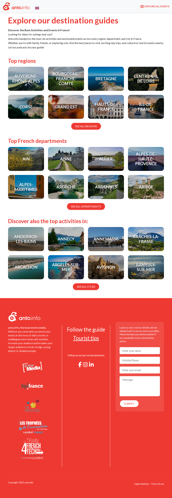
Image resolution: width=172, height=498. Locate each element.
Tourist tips (86, 338)
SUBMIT (129, 403)
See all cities (86, 286)
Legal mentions (141, 483)
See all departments (86, 206)
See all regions (86, 126)
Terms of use (157, 483)
